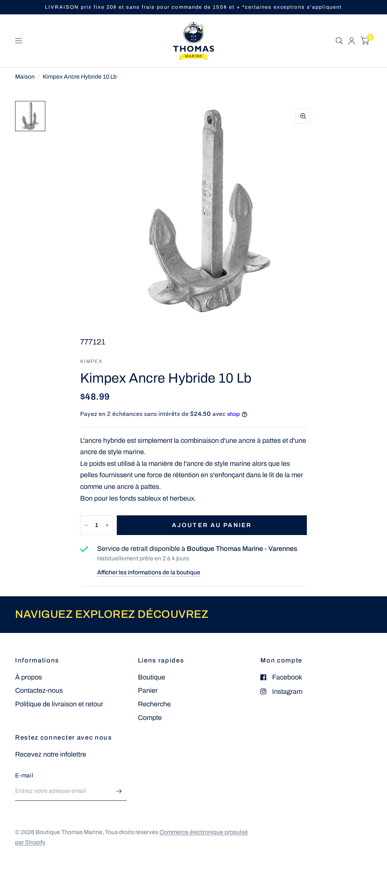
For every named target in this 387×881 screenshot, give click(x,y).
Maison (25, 76)
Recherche (154, 704)
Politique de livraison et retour (59, 704)
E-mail (24, 775)
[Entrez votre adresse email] (119, 791)
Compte (150, 717)
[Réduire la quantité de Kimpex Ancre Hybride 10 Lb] (86, 525)
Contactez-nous (39, 690)
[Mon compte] (351, 40)
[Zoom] (303, 116)
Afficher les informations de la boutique (148, 572)
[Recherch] (339, 40)
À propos (28, 677)
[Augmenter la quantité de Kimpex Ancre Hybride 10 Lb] (107, 525)
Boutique (151, 677)
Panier (148, 690)
